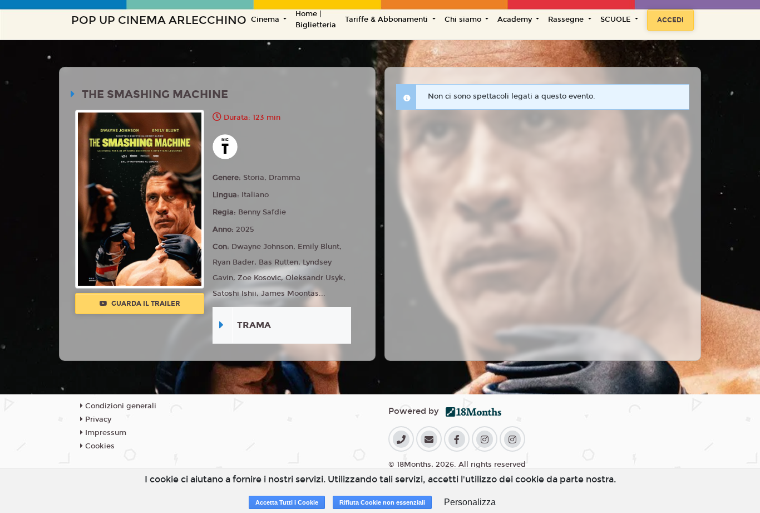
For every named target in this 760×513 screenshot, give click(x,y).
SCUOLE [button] (616, 19)
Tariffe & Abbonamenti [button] (387, 19)
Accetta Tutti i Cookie (286, 502)
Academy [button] (515, 19)
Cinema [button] (266, 19)
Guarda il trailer (145, 303)
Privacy (97, 419)
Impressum (104, 432)
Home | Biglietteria (315, 19)
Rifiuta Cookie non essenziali (382, 502)
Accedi (670, 20)
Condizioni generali (119, 406)
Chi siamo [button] (464, 19)
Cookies (99, 446)
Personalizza (470, 502)
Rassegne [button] (567, 19)
